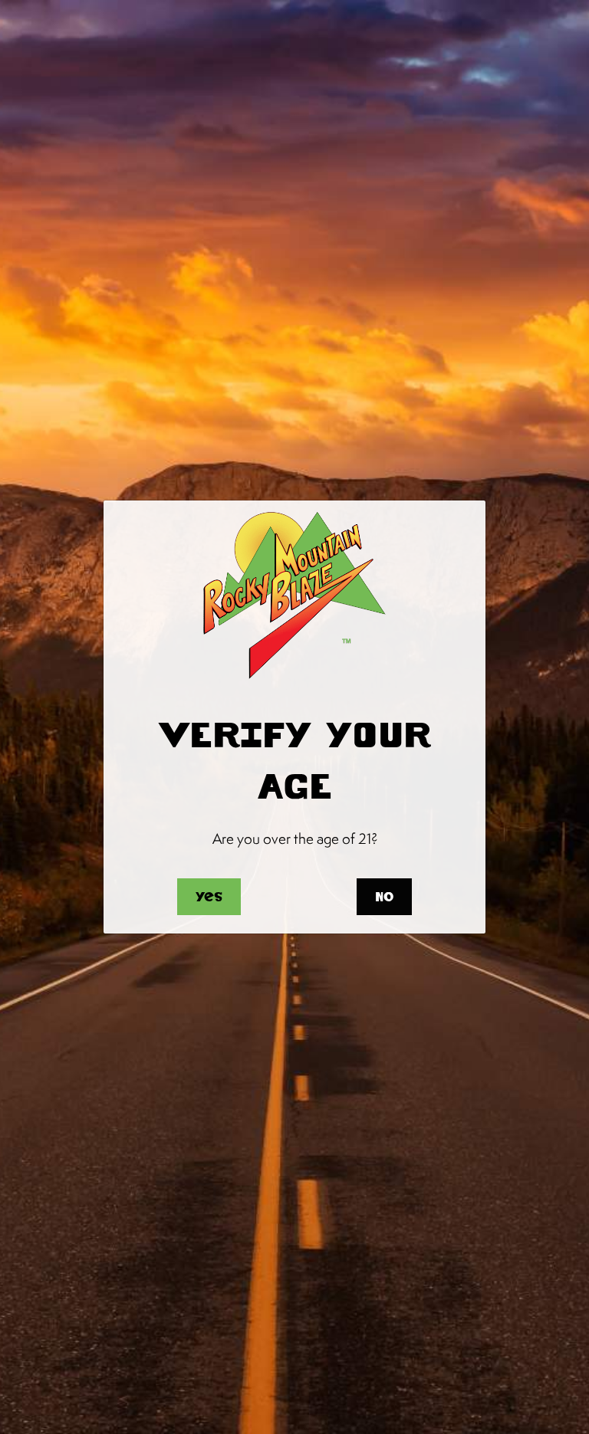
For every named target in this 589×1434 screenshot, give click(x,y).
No (384, 896)
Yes (209, 896)
